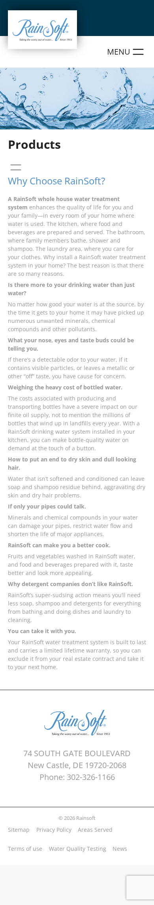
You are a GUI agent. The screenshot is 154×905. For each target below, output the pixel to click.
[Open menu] (126, 52)
